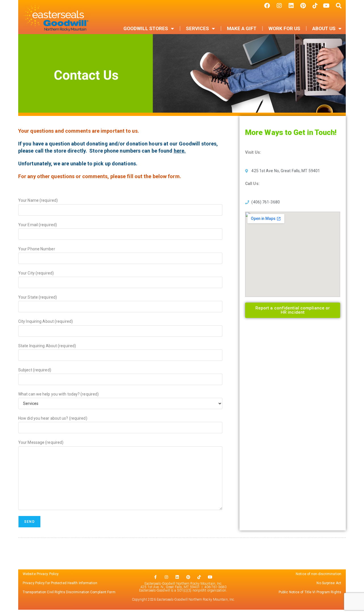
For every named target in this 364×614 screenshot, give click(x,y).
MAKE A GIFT (242, 28)
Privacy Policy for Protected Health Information (60, 583)
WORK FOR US (284, 28)
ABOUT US (324, 28)
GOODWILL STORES (145, 28)
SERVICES (197, 28)
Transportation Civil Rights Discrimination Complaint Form (69, 592)
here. (180, 151)
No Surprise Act (329, 583)
